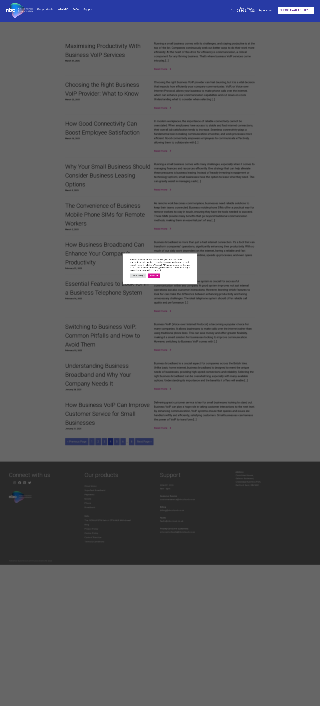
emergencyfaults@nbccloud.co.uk (177, 532)
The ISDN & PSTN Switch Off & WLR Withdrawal (107, 520)
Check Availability (294, 10)
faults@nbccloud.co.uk (171, 521)
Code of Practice (92, 537)
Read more (161, 69)
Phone (87, 503)
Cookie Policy (91, 533)
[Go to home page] (19, 10)
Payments (89, 494)
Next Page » (144, 441)
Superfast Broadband (94, 490)
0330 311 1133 (246, 10)
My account (266, 10)
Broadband (89, 507)
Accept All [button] (154, 275)
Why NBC (63, 9)
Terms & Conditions (94, 542)
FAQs (76, 9)
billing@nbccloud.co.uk (172, 510)
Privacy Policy (91, 529)
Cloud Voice (90, 486)
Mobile (87, 499)
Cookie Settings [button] (138, 275)
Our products (45, 9)
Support (89, 9)
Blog (86, 524)
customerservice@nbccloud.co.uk (177, 499)
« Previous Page (76, 441)
